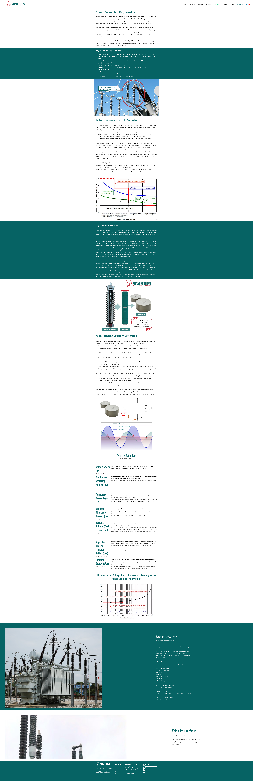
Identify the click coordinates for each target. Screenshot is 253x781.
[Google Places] (245, 4)
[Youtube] (249, 4)
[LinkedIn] (247, 4)
